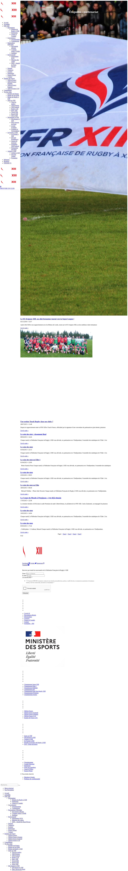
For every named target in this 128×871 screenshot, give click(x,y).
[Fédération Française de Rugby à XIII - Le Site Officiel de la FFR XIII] (8, 13)
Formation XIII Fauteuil (15, 145)
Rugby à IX (14, 109)
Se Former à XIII (12, 132)
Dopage (9, 68)
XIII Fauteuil (15, 107)
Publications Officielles (11, 43)
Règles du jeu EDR (13, 95)
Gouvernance (11, 38)
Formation (14, 158)
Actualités (7, 24)
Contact (9, 77)
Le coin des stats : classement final (33, 434)
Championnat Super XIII (32, 671)
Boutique (6, 161)
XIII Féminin (15, 105)
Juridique (14, 53)
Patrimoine (14, 33)
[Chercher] (19, 785)
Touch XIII (14, 112)
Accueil (6, 22)
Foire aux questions (30, 756)
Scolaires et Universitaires (15, 130)
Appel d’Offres (29, 757)
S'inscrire (25, 593)
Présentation (11, 27)
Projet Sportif (11, 55)
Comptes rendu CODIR (15, 50)
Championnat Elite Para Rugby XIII (35, 678)
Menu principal (8, 788)
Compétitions (8, 90)
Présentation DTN (17, 818)
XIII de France (11, 80)
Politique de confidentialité (32, 779)
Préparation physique (14, 148)
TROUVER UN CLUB (7, 188)
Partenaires (10, 73)
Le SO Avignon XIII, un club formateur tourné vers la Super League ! (47, 319)
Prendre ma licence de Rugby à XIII (35, 731)
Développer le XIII (13, 117)
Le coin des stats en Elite (29, 485)
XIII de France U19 (13, 88)
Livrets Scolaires (14, 126)
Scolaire (9, 71)
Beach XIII (14, 114)
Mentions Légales (29, 777)
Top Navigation (9, 790)
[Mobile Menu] (0, 186)
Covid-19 (27, 600)
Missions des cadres (18, 820)
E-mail (24, 575)
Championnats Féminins (32, 679)
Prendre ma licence (13, 94)
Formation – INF (30, 610)
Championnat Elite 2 (31, 673)
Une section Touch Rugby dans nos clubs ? (36, 422)
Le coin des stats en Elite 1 (30, 460)
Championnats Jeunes (31, 681)
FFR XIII (6, 26)
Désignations (28, 603)
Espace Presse (11, 75)
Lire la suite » (24, 328)
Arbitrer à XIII (11, 151)
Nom (24, 573)
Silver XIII (14, 116)
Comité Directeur (30, 752)
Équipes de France (9, 78)
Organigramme (15, 39)
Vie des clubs (8, 92)
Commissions (15, 41)
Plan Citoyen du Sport (15, 123)
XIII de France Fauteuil (11, 86)
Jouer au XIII (11, 100)
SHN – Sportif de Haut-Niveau (15, 64)
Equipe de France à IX (31, 708)
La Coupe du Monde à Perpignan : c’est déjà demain (40, 498)
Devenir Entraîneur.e (14, 138)
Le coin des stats (26, 447)
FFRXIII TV (7, 163)
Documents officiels (14, 47)
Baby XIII (14, 110)
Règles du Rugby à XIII (15, 849)
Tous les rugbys (13, 103)
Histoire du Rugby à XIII (15, 30)
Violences (10, 70)
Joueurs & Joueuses (14, 142)
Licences (27, 605)
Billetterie (6, 160)
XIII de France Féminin (11, 82)
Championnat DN (30, 676)
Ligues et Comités (14, 35)
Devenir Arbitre (13, 155)
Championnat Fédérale (31, 674)
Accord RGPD (27, 577)
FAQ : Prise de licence (31, 732)
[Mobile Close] (2, 783)
